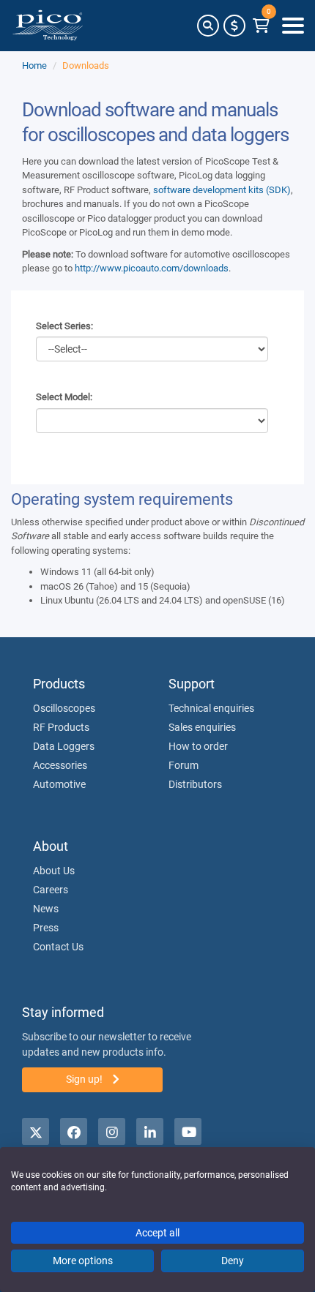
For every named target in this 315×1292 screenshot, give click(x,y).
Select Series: (64, 325)
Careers (50, 889)
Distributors (195, 784)
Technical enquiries (211, 708)
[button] (208, 26)
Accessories (60, 765)
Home (34, 65)
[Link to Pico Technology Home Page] (47, 25)
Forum (183, 765)
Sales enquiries (202, 727)
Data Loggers (63, 746)
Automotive (59, 784)
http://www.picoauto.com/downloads (152, 268)
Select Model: (64, 396)
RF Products (61, 727)
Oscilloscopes (64, 708)
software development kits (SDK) (222, 189)
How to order (198, 746)
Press (46, 928)
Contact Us (58, 947)
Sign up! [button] (85, 1079)
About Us (54, 870)
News (46, 908)
